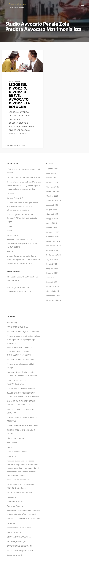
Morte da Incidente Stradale (19, 492)
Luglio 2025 (51, 209)
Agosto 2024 (52, 259)
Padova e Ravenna (15, 506)
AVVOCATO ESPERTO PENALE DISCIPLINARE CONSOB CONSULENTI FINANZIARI (21, 351)
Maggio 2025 (52, 218)
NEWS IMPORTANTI (16, 501)
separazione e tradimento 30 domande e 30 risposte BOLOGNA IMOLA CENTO (22, 243)
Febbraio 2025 (52, 232)
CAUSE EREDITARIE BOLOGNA (21, 388)
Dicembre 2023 (53, 296)
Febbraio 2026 (52, 182)
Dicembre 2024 (53, 241)
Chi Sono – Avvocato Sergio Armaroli (23, 177)
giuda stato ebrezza (15, 438)
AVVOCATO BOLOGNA (14, 54)
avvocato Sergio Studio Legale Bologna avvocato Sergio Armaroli (22, 374)
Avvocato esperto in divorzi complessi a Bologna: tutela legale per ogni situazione (23, 339)
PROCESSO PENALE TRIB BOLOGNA (23, 519)
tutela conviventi (14, 555)
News (9, 231)
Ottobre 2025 (52, 196)
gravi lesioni (12, 443)
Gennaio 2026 (52, 187)
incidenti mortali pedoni (17, 452)
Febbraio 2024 (52, 286)
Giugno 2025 (52, 214)
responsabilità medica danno (20, 528)
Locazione (11, 456)
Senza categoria (14, 532)
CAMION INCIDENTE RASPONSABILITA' (16, 382)
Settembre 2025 (53, 200)
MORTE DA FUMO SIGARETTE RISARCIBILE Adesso (20, 486)
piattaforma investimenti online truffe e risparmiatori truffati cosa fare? (23, 512)
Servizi (10, 251)
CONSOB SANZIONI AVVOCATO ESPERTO (21, 411)
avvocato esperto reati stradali (20, 359)
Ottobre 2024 (52, 250)
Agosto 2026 (52, 169)
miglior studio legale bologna (20, 480)
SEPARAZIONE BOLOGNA (19, 537)
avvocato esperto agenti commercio (23, 331)
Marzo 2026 (51, 178)
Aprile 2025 (51, 223)
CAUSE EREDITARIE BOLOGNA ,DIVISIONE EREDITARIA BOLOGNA (23, 395)
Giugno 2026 (52, 173)
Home (9, 226)
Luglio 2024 (51, 264)
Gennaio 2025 (52, 237)
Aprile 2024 (51, 277)
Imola (9, 447)
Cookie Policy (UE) (15, 198)
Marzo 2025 (51, 228)
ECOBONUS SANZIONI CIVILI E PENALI (21, 432)
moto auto (11, 497)
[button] (82, 5)
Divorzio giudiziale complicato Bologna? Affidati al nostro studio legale (22, 218)
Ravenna (11, 523)
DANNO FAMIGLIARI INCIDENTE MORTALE (22, 419)
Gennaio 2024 (52, 291)
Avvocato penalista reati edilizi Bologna (20, 366)
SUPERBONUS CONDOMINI (19, 546)
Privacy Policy (13, 235)
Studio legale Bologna (16, 541)
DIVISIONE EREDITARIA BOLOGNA (23, 425)
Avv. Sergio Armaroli (13, 145)
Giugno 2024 (52, 268)
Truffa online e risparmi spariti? (20, 550)
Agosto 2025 (52, 205)
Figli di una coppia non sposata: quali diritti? (23, 171)
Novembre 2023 (53, 300)
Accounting (12, 322)
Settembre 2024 (53, 255)
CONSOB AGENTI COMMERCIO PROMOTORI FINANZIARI (21, 403)
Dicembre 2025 (53, 191)
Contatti (10, 193)
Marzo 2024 (51, 282)
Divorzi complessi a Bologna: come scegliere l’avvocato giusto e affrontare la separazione (22, 206)
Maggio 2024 (52, 273)
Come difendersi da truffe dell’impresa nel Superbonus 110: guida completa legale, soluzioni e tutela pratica (24, 185)
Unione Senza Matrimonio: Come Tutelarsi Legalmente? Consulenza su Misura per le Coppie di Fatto (23, 259)
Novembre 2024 (53, 246)
